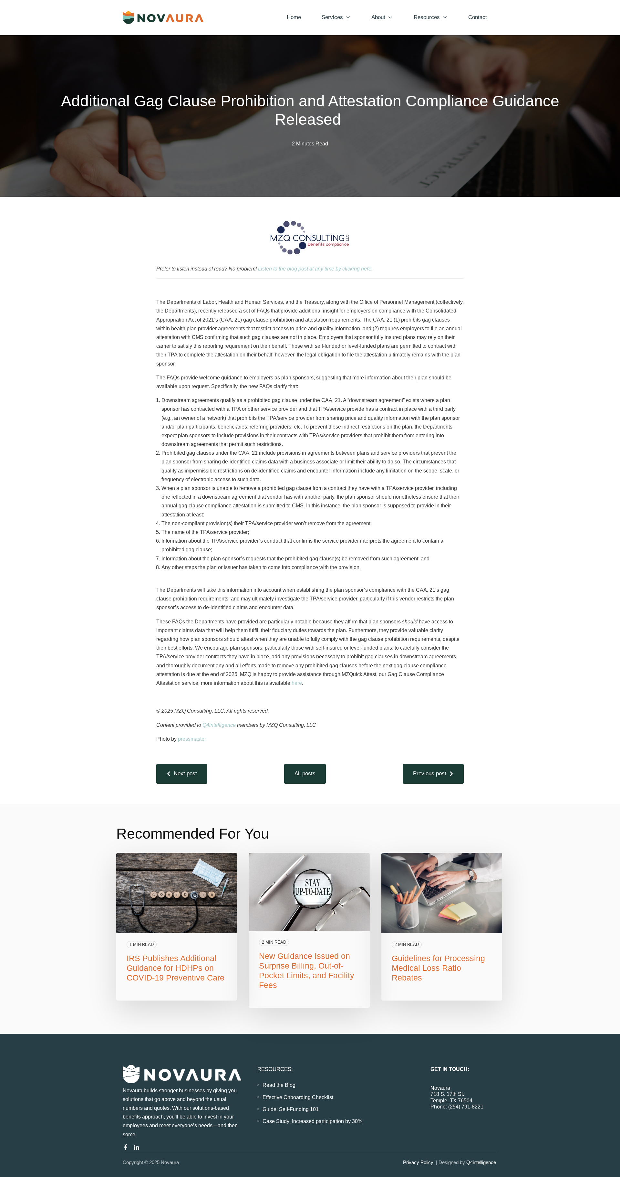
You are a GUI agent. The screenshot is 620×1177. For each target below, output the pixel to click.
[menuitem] (279, 1085)
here (297, 683)
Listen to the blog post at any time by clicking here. (316, 268)
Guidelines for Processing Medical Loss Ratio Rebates (438, 968)
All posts (304, 773)
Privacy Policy (418, 1162)
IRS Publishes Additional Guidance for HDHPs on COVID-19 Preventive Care (175, 968)
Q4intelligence (219, 725)
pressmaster (192, 739)
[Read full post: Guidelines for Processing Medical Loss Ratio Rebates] (441, 893)
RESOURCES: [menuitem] (275, 1069)
